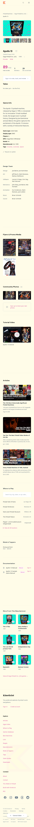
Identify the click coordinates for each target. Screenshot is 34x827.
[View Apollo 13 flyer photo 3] (9, 266)
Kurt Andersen (16, 190)
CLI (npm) (13, 821)
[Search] (23, 3)
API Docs (13, 819)
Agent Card (6, 821)
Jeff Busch (15, 174)
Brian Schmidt (16, 195)
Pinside (5, 59)
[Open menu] (29, 3)
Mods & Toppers (8, 751)
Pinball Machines (7, 14)
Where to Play (7, 728)
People (5, 743)
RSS (4, 791)
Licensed (16, 147)
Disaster (9, 147)
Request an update (10, 152)
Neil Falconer (16, 181)
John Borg (15, 185)
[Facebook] (5, 797)
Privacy (17, 809)
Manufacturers (7, 747)
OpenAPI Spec (20, 819)
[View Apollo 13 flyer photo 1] (9, 247)
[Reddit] (28, 797)
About (5, 776)
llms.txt (28, 819)
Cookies (5, 811)
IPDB (11, 59)
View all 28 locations (10, 528)
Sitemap (21, 811)
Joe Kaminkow (23, 171)
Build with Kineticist (9, 787)
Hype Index (6, 724)
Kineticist (8, 695)
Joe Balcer (15, 171)
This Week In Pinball (9, 784)
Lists (4, 739)
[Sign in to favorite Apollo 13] (16, 51)
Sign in (5, 707)
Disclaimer (13, 811)
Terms (23, 809)
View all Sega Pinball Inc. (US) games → (15, 676)
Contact (5, 780)
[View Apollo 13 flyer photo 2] (24, 247)
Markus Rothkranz (18, 176)
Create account (15, 707)
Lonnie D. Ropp (17, 179)
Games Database (8, 732)
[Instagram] (11, 797)
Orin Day (25, 179)
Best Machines (7, 736)
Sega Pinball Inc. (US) (20, 14)
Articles (5, 720)
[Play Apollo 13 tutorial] (17, 335)
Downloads (6, 762)
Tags (4, 754)
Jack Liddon (21, 192)
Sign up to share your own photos (18, 307)
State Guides (7, 758)
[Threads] (22, 797)
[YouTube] (16, 797)
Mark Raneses (23, 174)
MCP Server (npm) (22, 821)
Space (22, 147)
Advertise (5, 813)
